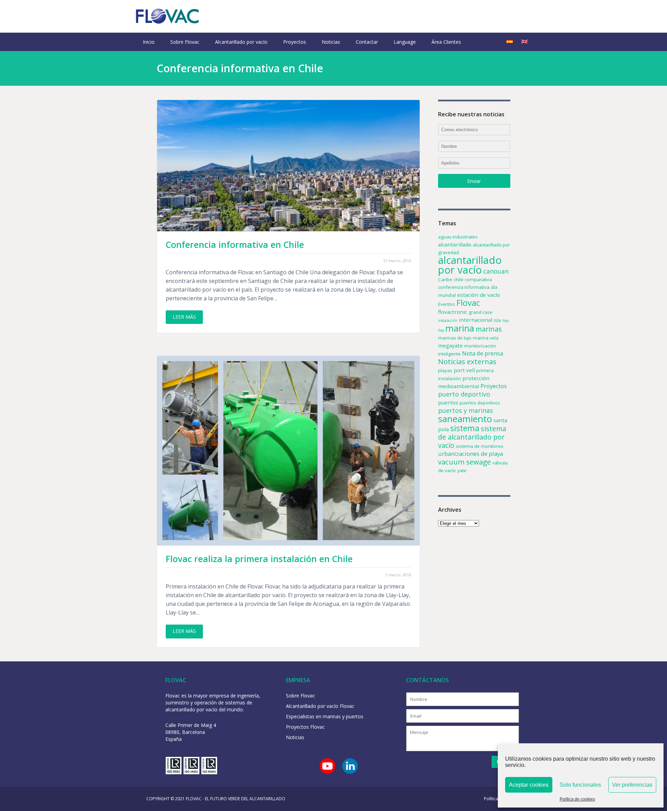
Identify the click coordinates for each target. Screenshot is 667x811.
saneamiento (465, 418)
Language (405, 42)
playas (445, 370)
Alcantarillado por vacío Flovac (320, 706)
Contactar (367, 42)
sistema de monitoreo (479, 446)
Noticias (331, 42)
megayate (450, 345)
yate (462, 470)
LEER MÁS (184, 316)
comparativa (478, 279)
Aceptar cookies (529, 785)
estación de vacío (478, 294)
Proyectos (294, 42)
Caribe (445, 279)
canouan (496, 271)
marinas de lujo (454, 338)
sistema (464, 428)
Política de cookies (577, 799)
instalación (448, 320)
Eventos (446, 304)
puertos (448, 402)
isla (497, 320)
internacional (475, 319)
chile (458, 279)
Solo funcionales (580, 785)
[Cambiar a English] (524, 42)
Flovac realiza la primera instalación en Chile (259, 558)
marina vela (486, 338)
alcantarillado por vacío (470, 265)
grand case (481, 312)
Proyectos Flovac (305, 727)
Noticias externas (467, 361)
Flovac (468, 302)
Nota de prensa (482, 353)
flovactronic (452, 311)
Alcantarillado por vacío (241, 42)
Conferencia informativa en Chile (235, 244)
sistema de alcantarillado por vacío (472, 437)
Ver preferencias (632, 785)
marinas (489, 329)
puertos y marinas (465, 410)
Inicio (149, 42)
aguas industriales (458, 237)
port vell (464, 370)
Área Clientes (446, 42)
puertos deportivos (480, 403)
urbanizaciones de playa (470, 454)
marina (459, 328)
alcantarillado (454, 244)
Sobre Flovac (184, 42)
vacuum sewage (464, 462)
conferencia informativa (463, 287)
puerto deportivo (464, 394)
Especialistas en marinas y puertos (324, 716)
